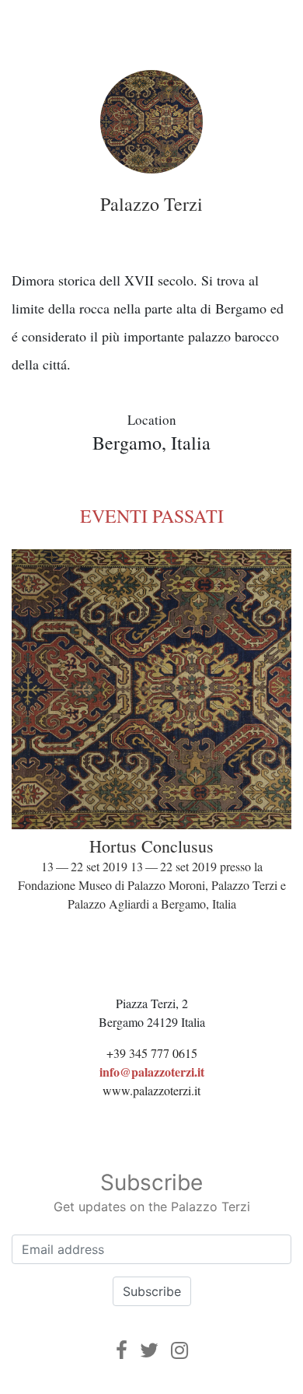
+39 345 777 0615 (151, 1053)
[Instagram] (179, 1350)
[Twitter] (149, 1350)
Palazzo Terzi (151, 203)
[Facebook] (122, 1350)
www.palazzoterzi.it (151, 1090)
